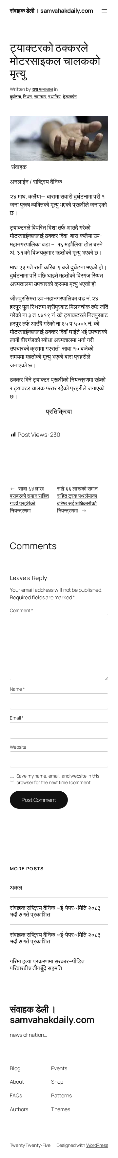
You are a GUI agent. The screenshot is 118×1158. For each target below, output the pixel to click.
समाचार (40, 96)
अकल (16, 887)
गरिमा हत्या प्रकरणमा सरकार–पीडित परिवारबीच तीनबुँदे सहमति (47, 964)
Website (18, 747)
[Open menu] (104, 11)
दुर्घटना (15, 96)
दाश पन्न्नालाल (42, 89)
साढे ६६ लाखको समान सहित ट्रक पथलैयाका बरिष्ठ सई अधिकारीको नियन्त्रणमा (77, 499)
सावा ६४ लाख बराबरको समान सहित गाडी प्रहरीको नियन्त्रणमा (29, 499)
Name (17, 689)
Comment (21, 610)
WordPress (97, 1145)
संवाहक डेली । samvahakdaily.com (51, 10)
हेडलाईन (70, 96)
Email (17, 718)
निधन (27, 96)
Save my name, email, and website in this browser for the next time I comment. (57, 779)
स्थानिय (54, 96)
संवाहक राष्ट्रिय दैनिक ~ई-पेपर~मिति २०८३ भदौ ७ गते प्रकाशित (55, 911)
